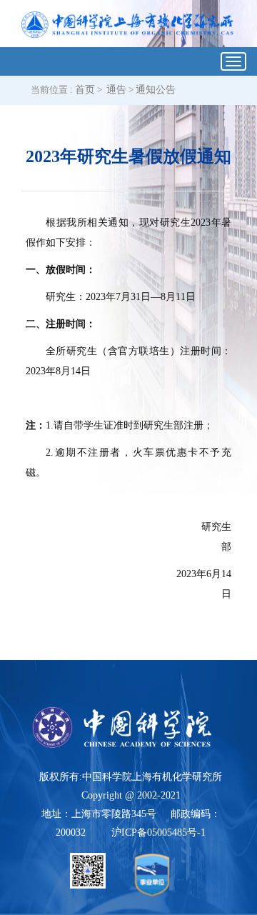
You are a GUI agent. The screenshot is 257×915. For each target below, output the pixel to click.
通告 (116, 89)
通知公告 (156, 89)
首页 (85, 89)
